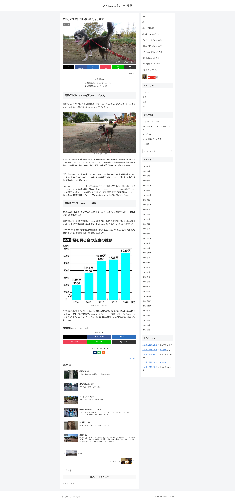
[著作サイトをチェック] (95, 352)
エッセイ (67, 328)
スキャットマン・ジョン (152, 122)
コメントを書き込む (99, 477)
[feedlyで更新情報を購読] (99, 352)
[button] (130, 67)
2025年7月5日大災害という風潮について (157, 128)
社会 (86, 328)
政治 (81, 328)
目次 (96, 79)
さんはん (163, 350)
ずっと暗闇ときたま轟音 (152, 139)
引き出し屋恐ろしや (149, 345)
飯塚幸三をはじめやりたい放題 (97, 86)
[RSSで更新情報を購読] (103, 352)
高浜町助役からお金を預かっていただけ (100, 83)
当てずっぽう (148, 134)
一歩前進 (146, 144)
